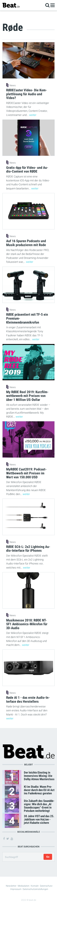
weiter (32, 115)
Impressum (15, 889)
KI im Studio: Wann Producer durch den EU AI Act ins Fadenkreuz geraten (39, 790)
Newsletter (11, 886)
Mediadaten (23, 886)
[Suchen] (47, 5)
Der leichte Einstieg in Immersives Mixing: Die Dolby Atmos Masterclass (39, 776)
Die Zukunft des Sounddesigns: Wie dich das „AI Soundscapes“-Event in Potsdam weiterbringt (39, 806)
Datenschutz (46, 886)
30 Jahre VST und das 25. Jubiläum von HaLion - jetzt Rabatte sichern (39, 819)
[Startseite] (11, 5)
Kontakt (35, 886)
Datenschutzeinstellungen (35, 889)
